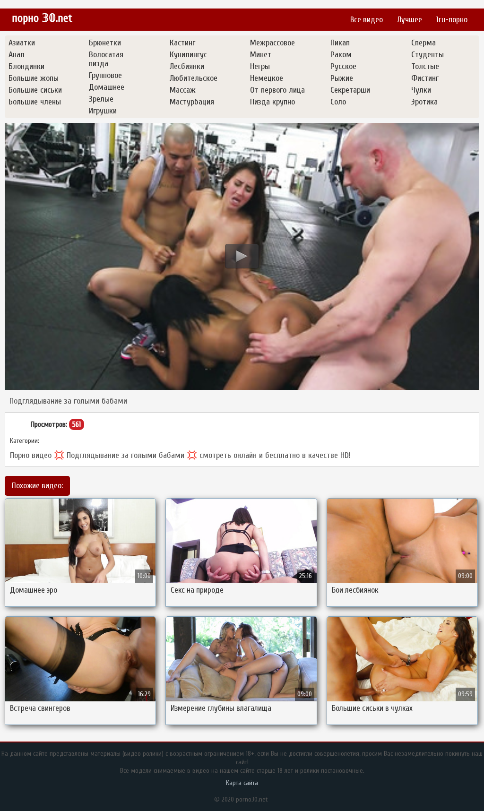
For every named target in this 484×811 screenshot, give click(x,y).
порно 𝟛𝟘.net (42, 18)
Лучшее (409, 19)
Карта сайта (242, 783)
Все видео (366, 19)
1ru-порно (451, 19)
